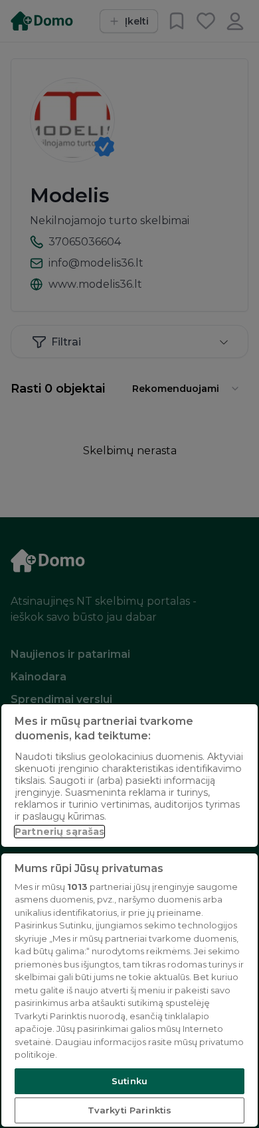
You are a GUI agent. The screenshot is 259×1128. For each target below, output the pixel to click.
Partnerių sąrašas (59, 832)
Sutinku (129, 1081)
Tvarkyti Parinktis (129, 1110)
